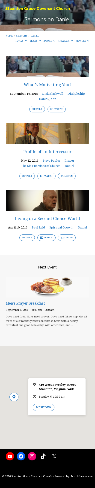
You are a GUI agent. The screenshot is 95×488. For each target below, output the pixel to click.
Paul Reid (38, 227)
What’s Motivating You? (47, 84)
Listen (68, 176)
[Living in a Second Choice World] (47, 208)
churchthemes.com (81, 476)
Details (37, 109)
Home (9, 35)
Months (81, 40)
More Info (43, 407)
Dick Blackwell (52, 93)
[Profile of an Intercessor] (47, 141)
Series (34, 40)
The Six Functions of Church (40, 166)
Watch (58, 109)
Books (48, 40)
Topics (19, 40)
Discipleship (76, 93)
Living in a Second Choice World (47, 218)
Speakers (64, 40)
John (53, 99)
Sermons (21, 35)
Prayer (69, 160)
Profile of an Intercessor (47, 151)
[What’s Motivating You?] (47, 74)
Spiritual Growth (61, 227)
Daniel (35, 35)
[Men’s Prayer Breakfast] (47, 295)
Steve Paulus (51, 160)
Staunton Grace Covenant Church (37, 8)
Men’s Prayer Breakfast (25, 303)
